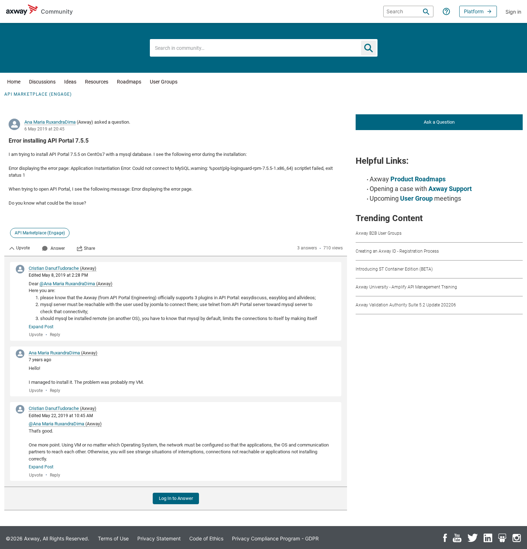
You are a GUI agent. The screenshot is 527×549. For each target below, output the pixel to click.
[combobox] (264, 48)
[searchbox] (408, 11)
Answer (58, 248)
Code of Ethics (206, 538)
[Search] (426, 11)
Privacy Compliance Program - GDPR (275, 538)
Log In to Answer (176, 498)
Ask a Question (439, 122)
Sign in (513, 12)
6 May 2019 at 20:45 (44, 129)
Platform (474, 11)
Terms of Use (113, 538)
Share (89, 248)
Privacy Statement (159, 538)
